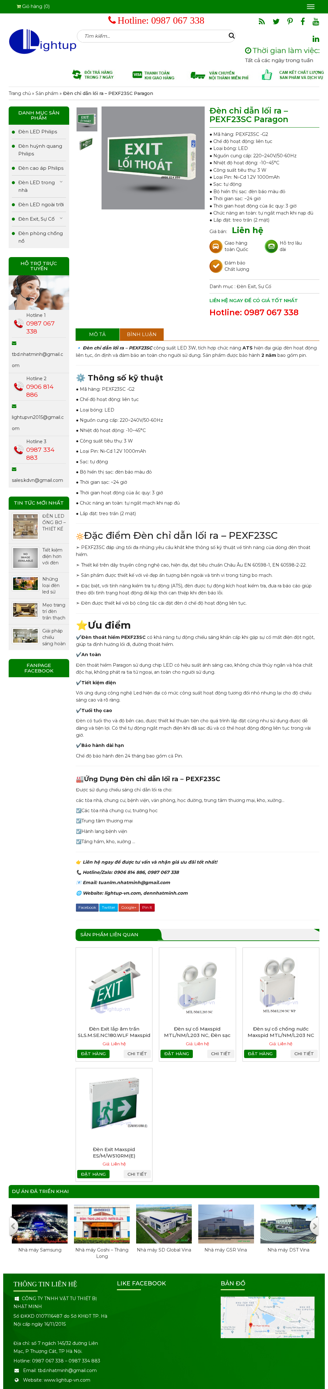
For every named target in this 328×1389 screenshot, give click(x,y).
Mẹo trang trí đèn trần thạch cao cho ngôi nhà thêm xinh (53, 611)
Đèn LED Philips (37, 132)
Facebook (87, 907)
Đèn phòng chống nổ (40, 237)
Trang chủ (20, 93)
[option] (40, 1235)
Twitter (108, 907)
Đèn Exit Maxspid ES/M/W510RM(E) (114, 1152)
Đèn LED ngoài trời (41, 204)
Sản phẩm (47, 93)
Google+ (128, 907)
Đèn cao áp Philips (40, 168)
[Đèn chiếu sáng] (43, 41)
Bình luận (142, 334)
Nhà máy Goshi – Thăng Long (101, 1253)
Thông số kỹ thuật (125, 377)
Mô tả (97, 334)
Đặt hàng (93, 1053)
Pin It (147, 907)
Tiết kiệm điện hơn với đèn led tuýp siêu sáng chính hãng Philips (52, 556)
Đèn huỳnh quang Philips (40, 150)
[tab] (97, 334)
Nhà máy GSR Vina (226, 1250)
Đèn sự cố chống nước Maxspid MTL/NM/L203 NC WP (281, 1035)
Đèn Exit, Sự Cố (254, 286)
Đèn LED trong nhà (36, 186)
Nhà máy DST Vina (288, 1250)
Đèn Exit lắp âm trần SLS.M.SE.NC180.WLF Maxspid (114, 1032)
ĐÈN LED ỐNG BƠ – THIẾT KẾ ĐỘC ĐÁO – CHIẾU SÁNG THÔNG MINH (54, 522)
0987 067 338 (177, 20)
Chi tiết (137, 1053)
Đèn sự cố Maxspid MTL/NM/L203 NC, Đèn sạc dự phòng (197, 1035)
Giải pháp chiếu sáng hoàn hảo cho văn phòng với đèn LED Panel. (54, 637)
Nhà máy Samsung (40, 1250)
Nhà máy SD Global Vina (164, 1250)
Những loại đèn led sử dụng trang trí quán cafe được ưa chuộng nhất (53, 585)
